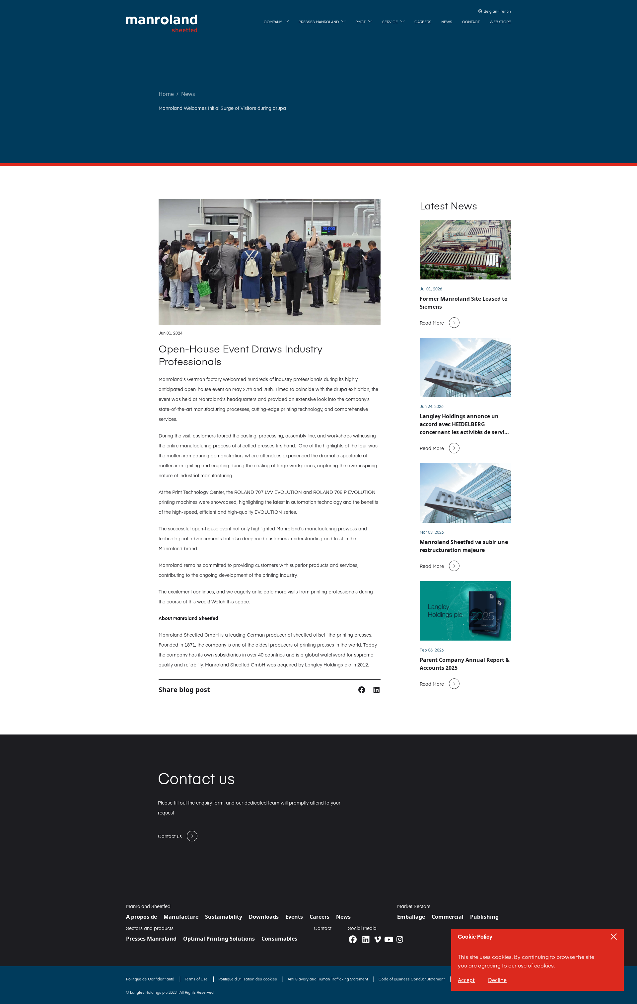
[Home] (161, 24)
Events (294, 916)
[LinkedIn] (366, 939)
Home (166, 94)
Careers (319, 916)
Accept (466, 980)
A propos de (141, 916)
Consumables (279, 938)
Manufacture (181, 916)
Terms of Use (197, 978)
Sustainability (223, 916)
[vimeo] (377, 939)
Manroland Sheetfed (148, 906)
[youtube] (389, 940)
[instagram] (399, 939)
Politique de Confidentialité (150, 978)
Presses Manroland (151, 938)
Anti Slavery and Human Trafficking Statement (328, 978)
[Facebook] (353, 939)
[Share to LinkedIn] (376, 689)
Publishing (484, 916)
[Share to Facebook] (362, 689)
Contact (322, 928)
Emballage (411, 916)
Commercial (447, 916)
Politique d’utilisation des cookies (248, 978)
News (188, 94)
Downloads (264, 916)
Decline (497, 980)
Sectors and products (150, 928)
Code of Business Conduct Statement (412, 978)
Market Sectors (413, 906)
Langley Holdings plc (328, 664)
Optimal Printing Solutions (219, 938)
